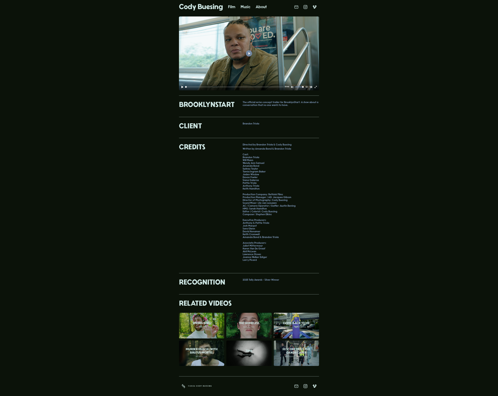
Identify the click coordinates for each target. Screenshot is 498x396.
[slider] (234, 87)
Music (245, 7)
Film (231, 7)
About (261, 7)
